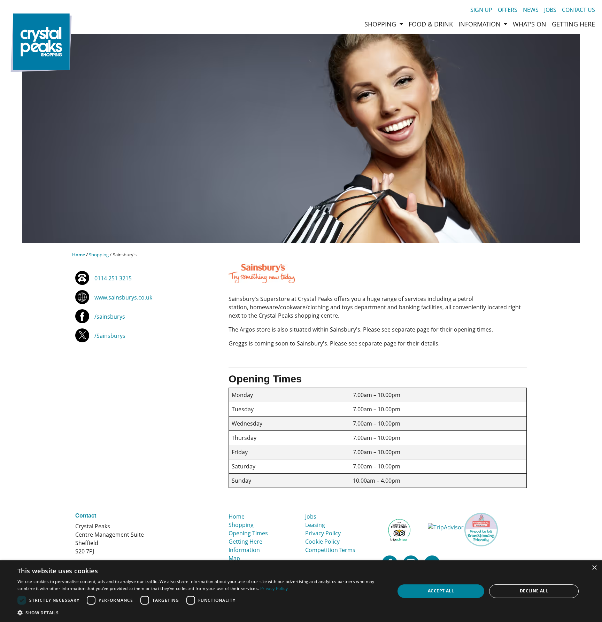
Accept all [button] (441, 591)
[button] (200, 612)
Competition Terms (330, 550)
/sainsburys (109, 316)
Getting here (573, 24)
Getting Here (245, 541)
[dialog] (301, 591)
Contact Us (578, 10)
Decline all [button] (534, 591)
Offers (507, 10)
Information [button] (480, 24)
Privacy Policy (323, 533)
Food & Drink (431, 24)
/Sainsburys (109, 336)
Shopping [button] (381, 24)
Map (234, 558)
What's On (529, 24)
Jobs (550, 10)
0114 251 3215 (113, 278)
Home (78, 254)
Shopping (99, 254)
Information (244, 550)
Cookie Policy (322, 541)
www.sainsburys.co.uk (123, 297)
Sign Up (481, 10)
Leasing (315, 525)
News (531, 10)
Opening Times (248, 533)
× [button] (594, 567)
